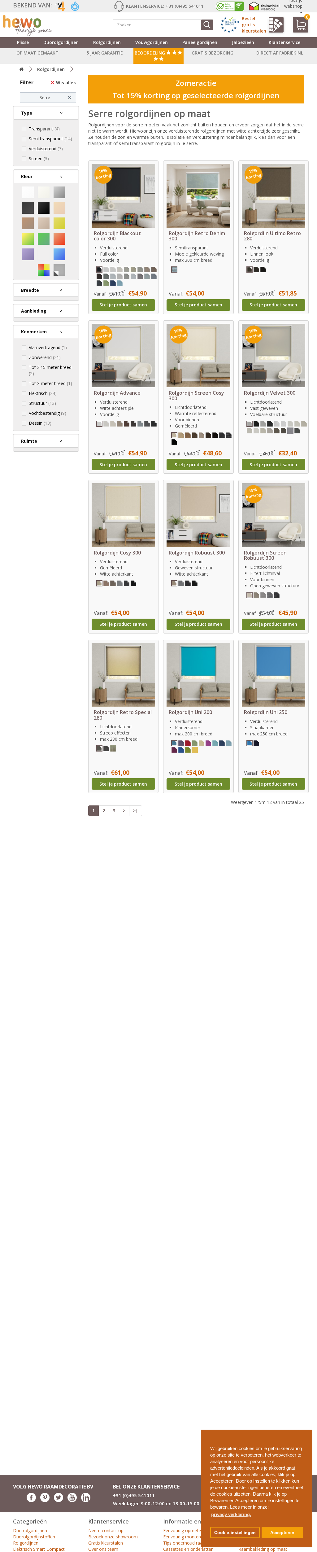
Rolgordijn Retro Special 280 (123, 715)
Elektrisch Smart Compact (39, 1549)
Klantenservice (284, 42)
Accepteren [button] (282, 1532)
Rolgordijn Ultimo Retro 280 (272, 236)
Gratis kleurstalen (105, 1543)
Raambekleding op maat (262, 1549)
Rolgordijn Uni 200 (190, 712)
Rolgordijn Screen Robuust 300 (265, 555)
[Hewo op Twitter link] (58, 1500)
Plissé (23, 42)
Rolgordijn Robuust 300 (197, 552)
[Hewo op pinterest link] (45, 1500)
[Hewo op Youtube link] (72, 1500)
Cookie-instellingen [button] (235, 1532)
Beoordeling (150, 53)
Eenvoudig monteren (184, 1537)
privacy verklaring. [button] (231, 1514)
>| (135, 810)
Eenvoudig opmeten (183, 1530)
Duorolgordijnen (61, 42)
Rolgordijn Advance (117, 392)
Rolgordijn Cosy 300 (117, 552)
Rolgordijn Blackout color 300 (117, 236)
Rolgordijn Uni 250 (265, 712)
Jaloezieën (243, 42)
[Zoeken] (207, 25)
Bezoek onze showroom (113, 1537)
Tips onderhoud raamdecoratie (194, 1543)
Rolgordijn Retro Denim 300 (197, 236)
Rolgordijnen (107, 42)
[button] (305, 1432)
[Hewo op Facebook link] (31, 1500)
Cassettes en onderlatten (188, 1549)
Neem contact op (106, 1530)
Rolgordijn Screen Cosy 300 (196, 395)
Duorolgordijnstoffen (34, 1537)
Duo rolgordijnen (30, 1530)
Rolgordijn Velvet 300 (269, 392)
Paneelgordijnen (199, 42)
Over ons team (103, 1549)
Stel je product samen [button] (123, 305)
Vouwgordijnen (151, 42)
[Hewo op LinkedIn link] (86, 1500)
